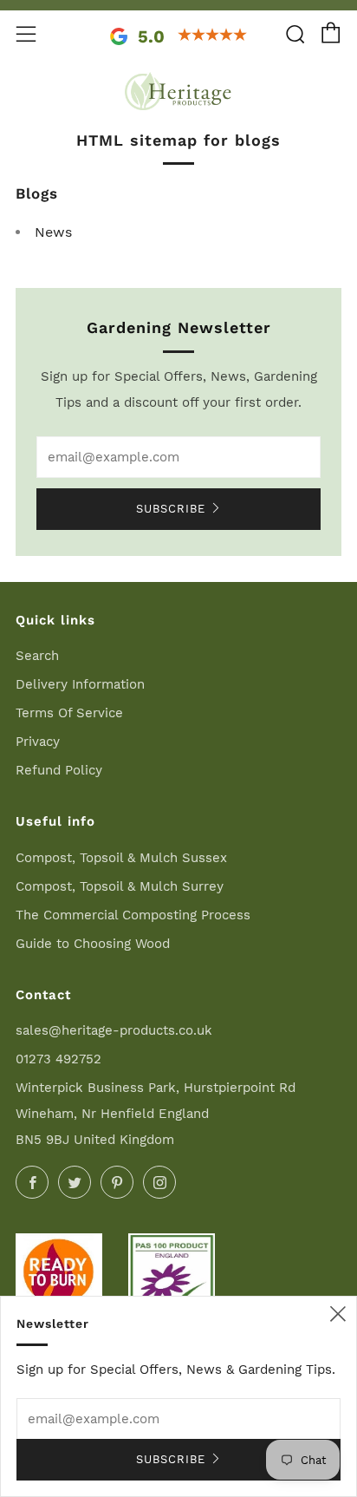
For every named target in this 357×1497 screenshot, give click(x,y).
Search (37, 656)
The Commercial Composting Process (133, 915)
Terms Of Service (69, 713)
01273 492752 (58, 1059)
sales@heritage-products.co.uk (114, 1030)
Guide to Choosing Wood (93, 943)
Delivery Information (80, 684)
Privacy (38, 741)
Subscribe (170, 508)
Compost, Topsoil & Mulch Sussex (121, 858)
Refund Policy (59, 770)
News (53, 232)
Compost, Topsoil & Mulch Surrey (120, 886)
